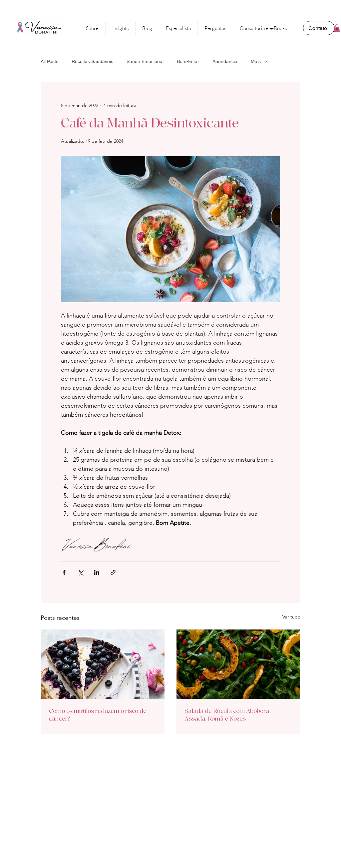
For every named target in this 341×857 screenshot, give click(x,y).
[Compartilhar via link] (113, 572)
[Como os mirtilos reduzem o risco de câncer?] (103, 664)
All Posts (49, 61)
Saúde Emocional (145, 61)
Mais (256, 61)
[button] (337, 28)
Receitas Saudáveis (92, 61)
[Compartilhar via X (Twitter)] (80, 572)
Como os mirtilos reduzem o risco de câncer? (98, 715)
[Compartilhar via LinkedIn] (97, 572)
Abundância (224, 61)
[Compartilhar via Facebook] (64, 572)
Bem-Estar (188, 61)
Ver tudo (291, 617)
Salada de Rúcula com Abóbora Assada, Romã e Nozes (226, 715)
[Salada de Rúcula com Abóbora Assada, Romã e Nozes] (238, 664)
